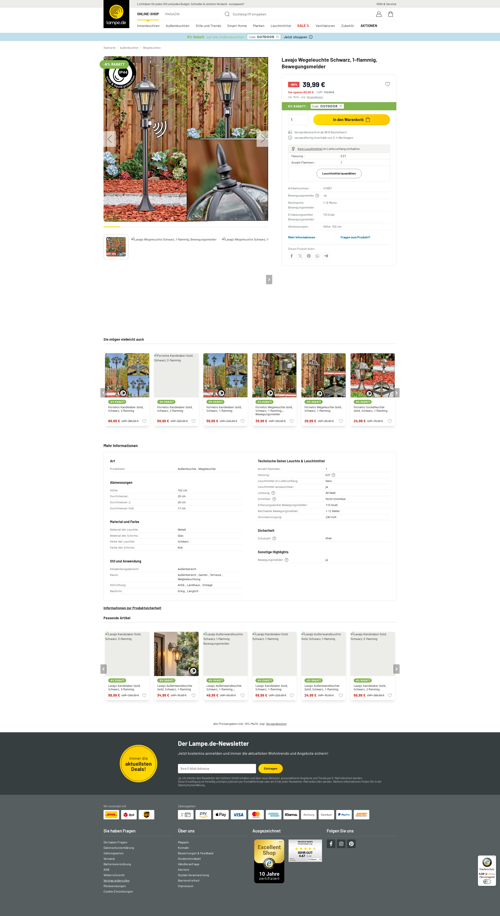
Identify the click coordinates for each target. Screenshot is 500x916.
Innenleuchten (148, 25)
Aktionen (369, 25)
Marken (258, 25)
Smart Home (237, 25)
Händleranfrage (188, 864)
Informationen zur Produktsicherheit (132, 608)
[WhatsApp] (317, 255)
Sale (303, 25)
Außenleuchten (177, 25)
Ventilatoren (325, 25)
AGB (106, 869)
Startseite (110, 47)
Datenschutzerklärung (191, 785)
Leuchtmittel (281, 25)
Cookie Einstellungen (118, 891)
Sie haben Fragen (115, 842)
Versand (109, 858)
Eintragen (270, 768)
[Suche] (227, 14)
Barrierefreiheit (189, 880)
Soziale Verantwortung (193, 875)
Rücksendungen (115, 886)
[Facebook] (291, 255)
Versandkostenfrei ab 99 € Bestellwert (320, 132)
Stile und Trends (208, 25)
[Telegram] (325, 255)
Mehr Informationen (301, 237)
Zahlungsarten (114, 853)
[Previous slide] (103, 279)
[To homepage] (116, 14)
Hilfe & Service (386, 4)
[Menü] (493, 857)
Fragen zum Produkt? (355, 237)
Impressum (185, 886)
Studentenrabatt (189, 858)
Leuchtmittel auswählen (339, 173)
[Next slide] (269, 279)
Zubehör (347, 25)
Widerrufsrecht (114, 875)
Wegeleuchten (152, 47)
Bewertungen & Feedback (195, 853)
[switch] (487, 881)
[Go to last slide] (103, 392)
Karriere (183, 869)
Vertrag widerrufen (116, 880)
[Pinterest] (308, 255)
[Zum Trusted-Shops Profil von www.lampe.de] (287, 861)
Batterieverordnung (117, 864)
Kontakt (183, 847)
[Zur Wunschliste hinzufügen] (387, 84)
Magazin (172, 14)
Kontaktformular (254, 781)
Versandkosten (315, 97)
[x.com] (300, 255)
